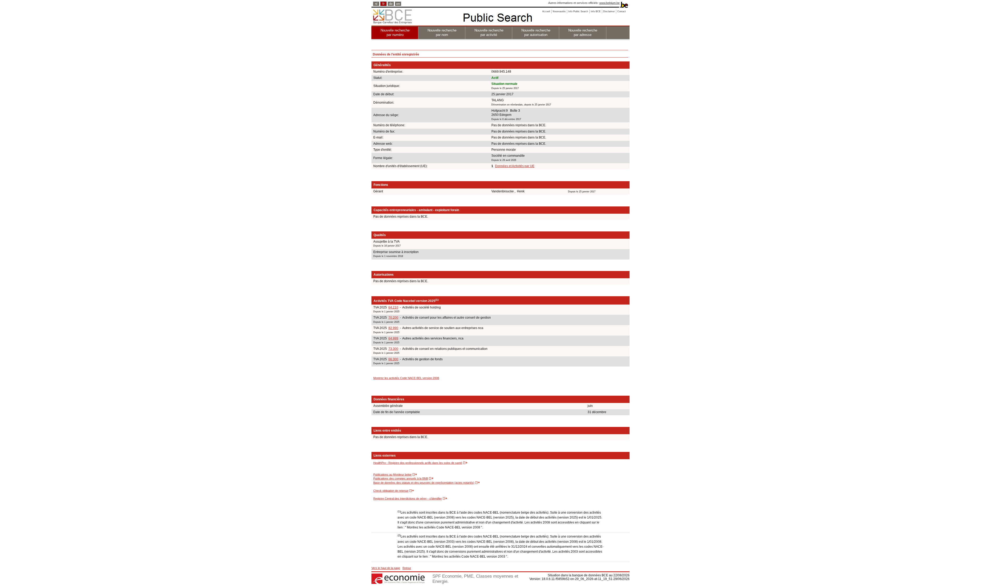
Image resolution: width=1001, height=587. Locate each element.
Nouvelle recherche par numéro (395, 32)
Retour (406, 568)
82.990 (393, 328)
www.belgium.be (609, 2)
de (391, 4)
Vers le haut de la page (385, 568)
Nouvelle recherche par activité (488, 32)
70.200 (393, 317)
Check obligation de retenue (390, 490)
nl (376, 4)
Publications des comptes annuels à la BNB (400, 478)
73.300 (393, 349)
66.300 (393, 359)
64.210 (393, 307)
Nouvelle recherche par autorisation (535, 32)
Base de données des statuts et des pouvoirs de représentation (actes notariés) (423, 482)
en (398, 4)
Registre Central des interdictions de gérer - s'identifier (407, 498)
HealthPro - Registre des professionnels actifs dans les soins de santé (417, 462)
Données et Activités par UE (514, 166)
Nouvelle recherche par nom (442, 32)
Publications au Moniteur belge (392, 474)
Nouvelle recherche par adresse (582, 32)
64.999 (393, 338)
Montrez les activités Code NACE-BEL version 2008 (406, 378)
